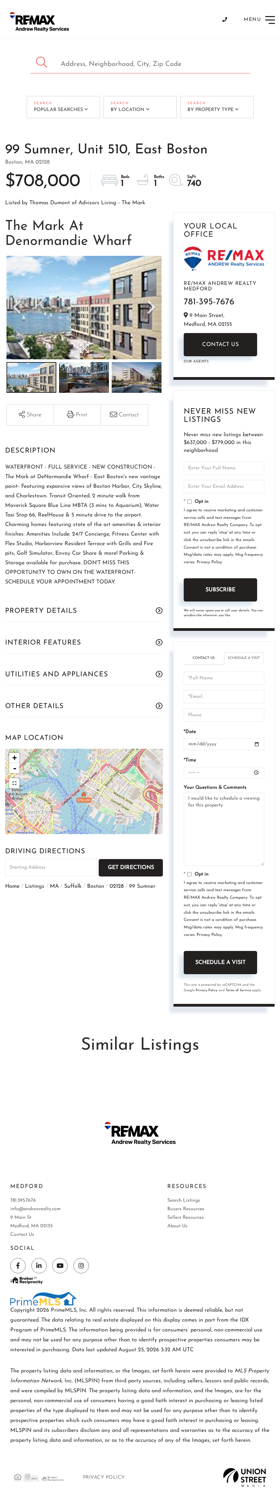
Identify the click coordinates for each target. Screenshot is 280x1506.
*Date (190, 731)
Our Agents (196, 361)
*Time (190, 760)
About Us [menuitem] (177, 1226)
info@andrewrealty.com (35, 1209)
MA (54, 886)
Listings (34, 886)
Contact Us (220, 344)
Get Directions (131, 867)
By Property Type (210, 109)
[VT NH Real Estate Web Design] (244, 1477)
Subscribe (220, 590)
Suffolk (73, 886)
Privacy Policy (209, 562)
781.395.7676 (23, 1200)
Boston (95, 886)
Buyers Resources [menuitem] (185, 1209)
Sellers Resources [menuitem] (185, 1217)
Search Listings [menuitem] (183, 1200)
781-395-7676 (209, 302)
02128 (117, 886)
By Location (127, 109)
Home (12, 886)
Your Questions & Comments (215, 787)
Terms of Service (238, 990)
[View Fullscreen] (14, 783)
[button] (42, 62)
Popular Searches (58, 109)
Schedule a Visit (244, 658)
